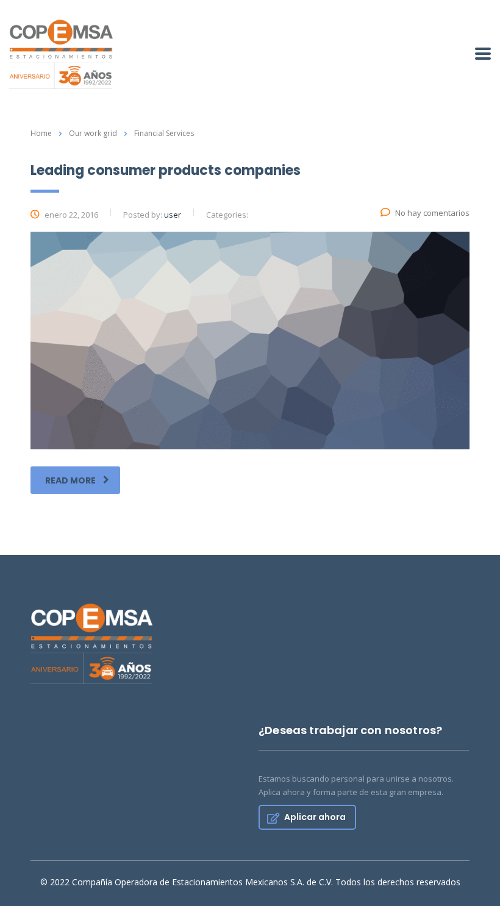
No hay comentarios (432, 212)
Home (41, 133)
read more (70, 480)
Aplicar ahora (315, 817)
